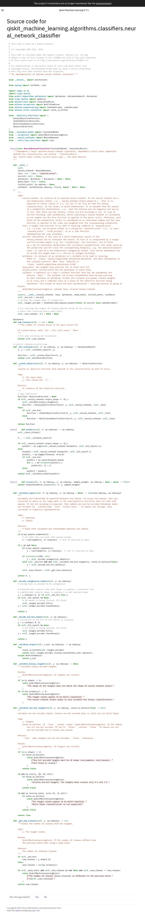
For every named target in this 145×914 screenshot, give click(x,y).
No (45, 897)
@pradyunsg (29, 910)
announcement (103, 3)
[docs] (13, 148)
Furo (38, 910)
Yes (37, 897)
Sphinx (18, 910)
